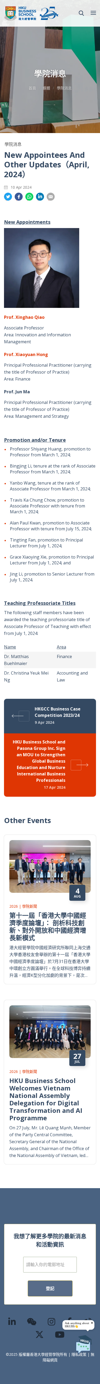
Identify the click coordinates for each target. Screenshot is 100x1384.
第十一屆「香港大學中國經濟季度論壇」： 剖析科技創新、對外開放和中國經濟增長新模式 (47, 926)
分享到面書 (19, 197)
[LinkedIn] (12, 1321)
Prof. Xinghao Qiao (24, 317)
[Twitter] (39, 1334)
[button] (81, 13)
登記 (50, 1288)
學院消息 (64, 87)
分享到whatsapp (29, 197)
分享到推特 (8, 197)
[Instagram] (52, 1321)
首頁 (32, 87)
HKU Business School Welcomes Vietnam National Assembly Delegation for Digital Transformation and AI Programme (45, 1099)
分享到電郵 (51, 197)
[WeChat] (32, 1321)
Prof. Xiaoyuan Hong (26, 354)
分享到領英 (40, 197)
